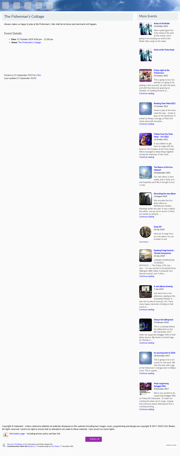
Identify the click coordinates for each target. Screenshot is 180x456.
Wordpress (31, 446)
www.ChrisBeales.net (17, 444)
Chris (38, 75)
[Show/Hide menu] (16, 5)
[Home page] (5, 5)
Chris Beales (55, 446)
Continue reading (146, 94)
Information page (17, 434)
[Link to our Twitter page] (49, 5)
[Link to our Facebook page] (38, 5)
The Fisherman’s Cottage (29, 42)
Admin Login (171, 445)
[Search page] (27, 5)
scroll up (94, 439)
